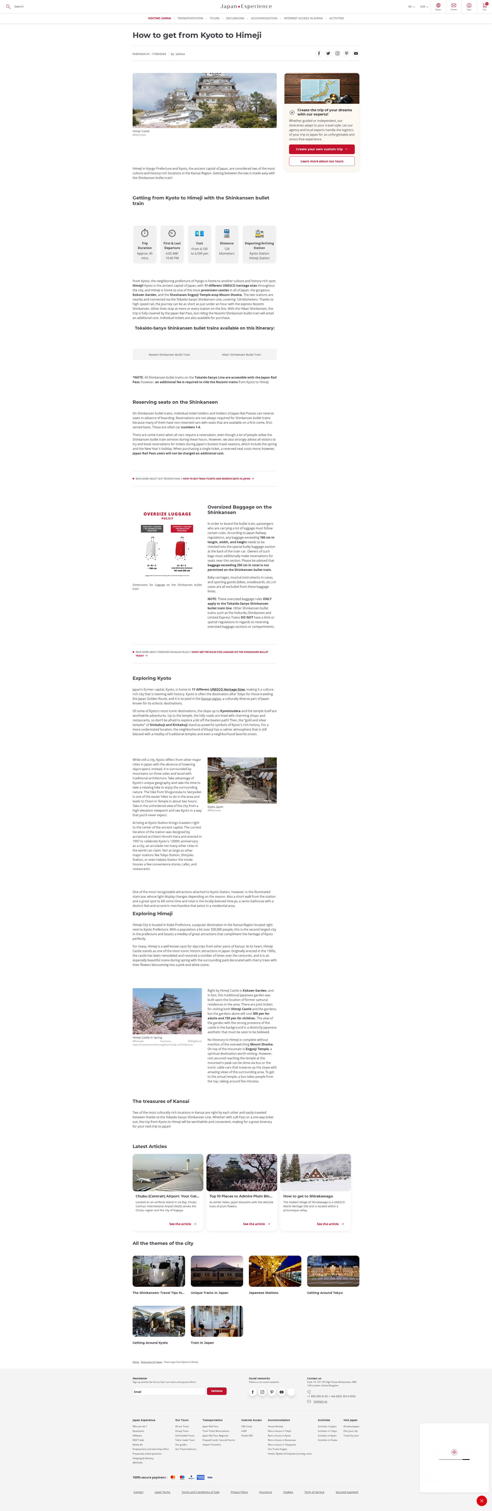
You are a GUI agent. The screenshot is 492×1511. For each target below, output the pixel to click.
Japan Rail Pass (211, 1426)
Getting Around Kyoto (150, 1342)
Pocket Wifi (247, 1435)
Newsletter (138, 1431)
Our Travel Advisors (185, 1449)
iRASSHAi (138, 1462)
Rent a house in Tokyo (279, 1431)
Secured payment (347, 1492)
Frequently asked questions (147, 1453)
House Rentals (275, 1426)
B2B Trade (138, 1440)
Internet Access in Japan (303, 18)
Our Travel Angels (277, 1449)
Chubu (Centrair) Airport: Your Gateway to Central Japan (168, 1196)
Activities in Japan (327, 1426)
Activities (336, 18)
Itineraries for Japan (151, 1362)
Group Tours (182, 1431)
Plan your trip (350, 1431)
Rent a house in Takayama (282, 1444)
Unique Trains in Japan (209, 1292)
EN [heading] (410, 6)
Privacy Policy (239, 1492)
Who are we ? (140, 1426)
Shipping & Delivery (143, 1458)
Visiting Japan (159, 18)
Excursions (235, 18)
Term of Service (314, 1492)
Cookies (288, 1492)
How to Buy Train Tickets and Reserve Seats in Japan (216, 478)
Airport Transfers (212, 1444)
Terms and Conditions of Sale (200, 1492)
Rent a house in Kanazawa (282, 1440)
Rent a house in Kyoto (279, 1435)
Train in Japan (202, 1342)
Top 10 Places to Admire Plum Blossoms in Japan (241, 1196)
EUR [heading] (423, 6)
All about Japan (351, 1426)
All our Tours (182, 1426)
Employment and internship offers (151, 1449)
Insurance (265, 1492)
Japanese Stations (263, 1292)
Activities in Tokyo (327, 1431)
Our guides (181, 1444)
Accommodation (264, 18)
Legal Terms (162, 1492)
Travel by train (351, 1435)
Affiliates (137, 1435)
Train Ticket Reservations (216, 1431)
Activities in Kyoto (327, 1435)
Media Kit (138, 1444)
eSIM (244, 1431)
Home (136, 1362)
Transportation (190, 18)
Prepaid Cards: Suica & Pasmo (219, 1440)
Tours (214, 18)
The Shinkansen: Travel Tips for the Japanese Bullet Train (159, 1292)
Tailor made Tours (185, 1440)
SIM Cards (246, 1426)
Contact (138, 1492)
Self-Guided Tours (184, 1435)
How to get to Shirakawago (308, 1196)
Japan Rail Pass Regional (215, 1435)
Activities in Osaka (327, 1440)
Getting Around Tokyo (325, 1292)
